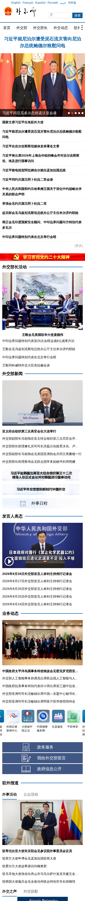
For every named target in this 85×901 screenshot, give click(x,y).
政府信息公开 (49, 769)
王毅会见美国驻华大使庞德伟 (42, 335)
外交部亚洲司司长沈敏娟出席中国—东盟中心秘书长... (40, 693)
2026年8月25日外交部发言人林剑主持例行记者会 (37, 596)
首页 (6, 28)
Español (40, 2)
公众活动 (31, 794)
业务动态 (10, 613)
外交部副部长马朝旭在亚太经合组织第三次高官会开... (40, 438)
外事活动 (9, 794)
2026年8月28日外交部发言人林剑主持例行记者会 (37, 574)
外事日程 (39, 503)
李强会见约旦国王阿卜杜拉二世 (24, 203)
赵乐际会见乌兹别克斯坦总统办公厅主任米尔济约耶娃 (40, 213)
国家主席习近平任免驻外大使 (23, 122)
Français (28, 2)
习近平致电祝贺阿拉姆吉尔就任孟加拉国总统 (34, 170)
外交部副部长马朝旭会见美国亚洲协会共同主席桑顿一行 (42, 454)
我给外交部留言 (51, 758)
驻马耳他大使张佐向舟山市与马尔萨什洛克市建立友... (40, 874)
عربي (63, 2)
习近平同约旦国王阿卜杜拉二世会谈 (27, 179)
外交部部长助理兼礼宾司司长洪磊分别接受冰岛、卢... (40, 446)
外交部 (21, 28)
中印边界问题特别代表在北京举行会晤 (29, 237)
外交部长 (40, 28)
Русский (53, 2)
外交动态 (60, 28)
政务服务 (45, 747)
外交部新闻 (12, 373)
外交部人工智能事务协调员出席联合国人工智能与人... (40, 678)
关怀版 (72, 2)
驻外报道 (10, 783)
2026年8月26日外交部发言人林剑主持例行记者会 (37, 589)
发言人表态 (12, 516)
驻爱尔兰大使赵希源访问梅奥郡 (24, 866)
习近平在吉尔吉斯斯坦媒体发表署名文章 (30, 146)
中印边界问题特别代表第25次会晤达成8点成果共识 (38, 341)
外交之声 (9, 891)
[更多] (79, 245)
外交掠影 (31, 891)
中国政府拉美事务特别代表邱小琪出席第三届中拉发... (40, 686)
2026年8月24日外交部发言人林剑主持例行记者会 (37, 604)
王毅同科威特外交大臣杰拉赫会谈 (26, 365)
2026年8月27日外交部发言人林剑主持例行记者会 (37, 581)
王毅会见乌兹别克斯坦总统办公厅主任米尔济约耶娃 (38, 349)
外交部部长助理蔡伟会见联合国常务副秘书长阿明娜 (38, 461)
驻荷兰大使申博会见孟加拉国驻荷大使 (29, 858)
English (16, 2)
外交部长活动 (14, 267)
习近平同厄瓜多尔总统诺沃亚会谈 (29, 113)
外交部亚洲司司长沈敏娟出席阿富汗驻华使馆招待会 (38, 701)
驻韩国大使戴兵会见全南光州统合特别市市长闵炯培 (38, 881)
